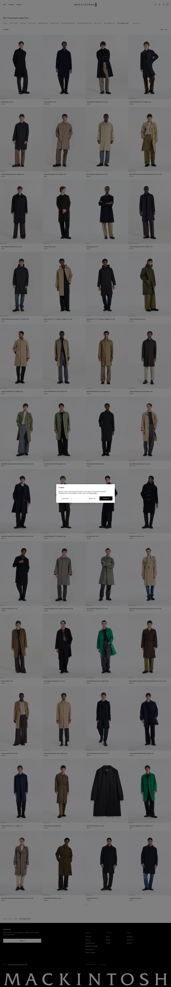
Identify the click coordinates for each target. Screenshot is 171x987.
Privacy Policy (93, 493)
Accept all (106, 498)
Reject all (92, 498)
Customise (65, 498)
